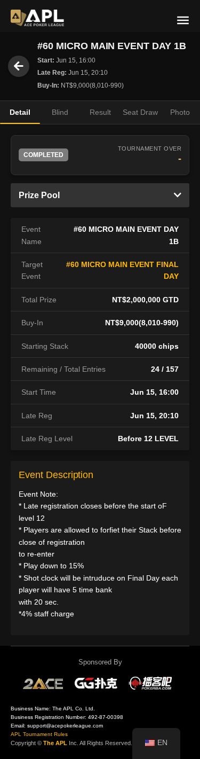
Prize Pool (39, 195)
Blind (60, 112)
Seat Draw (140, 112)
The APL (55, 743)
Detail (20, 112)
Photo (180, 112)
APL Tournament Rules (39, 734)
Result (100, 112)
